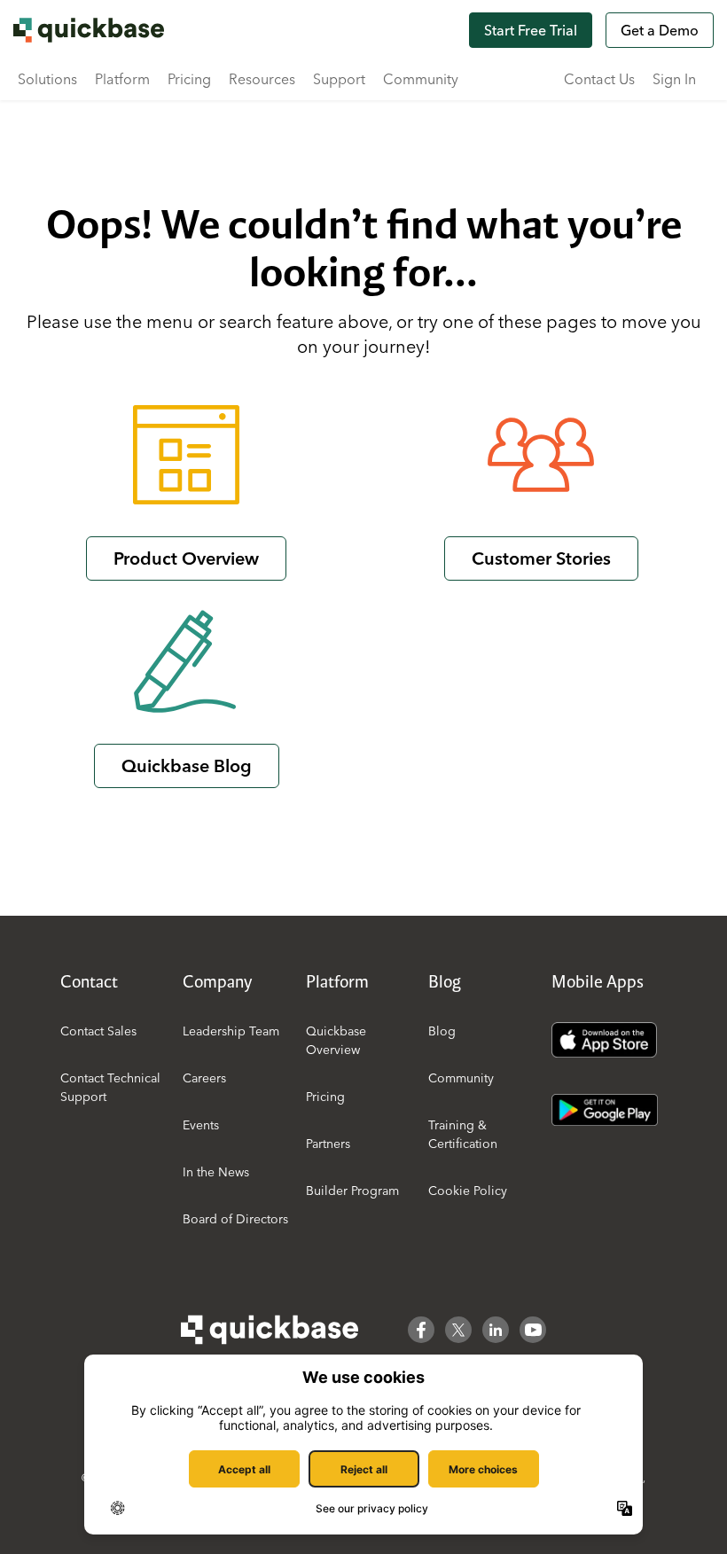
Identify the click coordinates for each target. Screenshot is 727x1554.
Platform (122, 79)
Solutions (47, 79)
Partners (328, 1144)
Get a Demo (660, 30)
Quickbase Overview (336, 1040)
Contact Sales (98, 1031)
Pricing (189, 79)
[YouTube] (533, 1329)
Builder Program (352, 1191)
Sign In (674, 79)
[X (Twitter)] (458, 1329)
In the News (216, 1172)
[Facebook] (421, 1329)
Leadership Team (231, 1031)
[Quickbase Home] (269, 1330)
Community (420, 79)
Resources (262, 79)
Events (201, 1125)
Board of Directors (235, 1219)
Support (339, 79)
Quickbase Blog (186, 765)
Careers (204, 1078)
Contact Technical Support (110, 1087)
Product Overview (186, 558)
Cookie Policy (467, 1191)
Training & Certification (462, 1134)
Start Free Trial (530, 30)
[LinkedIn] (495, 1329)
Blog (442, 1031)
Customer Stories (541, 558)
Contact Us (599, 79)
